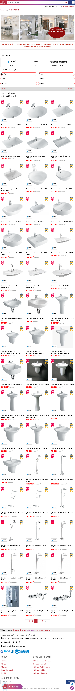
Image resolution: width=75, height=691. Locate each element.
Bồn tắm (41, 74)
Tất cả (3, 88)
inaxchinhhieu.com (19, 630)
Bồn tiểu (41, 79)
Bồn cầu (3, 74)
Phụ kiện (41, 83)
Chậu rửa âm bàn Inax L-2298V (61, 125)
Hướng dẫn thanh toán (39, 664)
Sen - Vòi (4, 83)
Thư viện (4, 667)
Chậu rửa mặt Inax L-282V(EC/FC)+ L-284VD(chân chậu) (12, 416)
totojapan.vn (31, 630)
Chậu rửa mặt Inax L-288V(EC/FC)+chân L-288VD (60, 352)
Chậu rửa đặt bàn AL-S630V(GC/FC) (33, 286)
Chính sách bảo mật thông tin (41, 661)
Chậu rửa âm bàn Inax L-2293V (11, 125)
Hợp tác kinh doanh (7, 670)
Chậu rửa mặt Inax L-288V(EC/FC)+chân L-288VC (35, 352)
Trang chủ (3, 10)
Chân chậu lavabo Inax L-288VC (61, 448)
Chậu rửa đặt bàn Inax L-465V (11, 222)
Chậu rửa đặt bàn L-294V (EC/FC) (62, 222)
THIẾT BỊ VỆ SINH (14, 10)
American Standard (58, 65)
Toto (34, 65)
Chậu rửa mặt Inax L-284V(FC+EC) (62, 384)
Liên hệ (3, 673)
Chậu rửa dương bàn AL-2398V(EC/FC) (9, 189)
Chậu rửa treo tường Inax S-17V (11, 384)
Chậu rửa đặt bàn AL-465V (34, 222)
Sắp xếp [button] (69, 88)
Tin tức (3, 664)
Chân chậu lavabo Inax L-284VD (61, 415)
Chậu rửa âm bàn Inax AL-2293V (36, 125)
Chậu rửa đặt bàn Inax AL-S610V (62, 253)
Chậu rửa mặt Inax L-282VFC (35, 318)
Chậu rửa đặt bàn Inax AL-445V (36, 189)
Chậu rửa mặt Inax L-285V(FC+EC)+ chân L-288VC (10, 352)
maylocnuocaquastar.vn (45, 630)
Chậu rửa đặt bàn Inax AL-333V (61, 189)
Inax (11, 65)
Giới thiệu (4, 661)
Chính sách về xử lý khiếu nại (41, 667)
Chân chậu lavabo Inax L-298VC (11, 479)
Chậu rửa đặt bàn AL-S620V (60, 286)
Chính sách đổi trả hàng (39, 673)
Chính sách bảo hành (39, 670)
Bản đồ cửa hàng (69, 6)
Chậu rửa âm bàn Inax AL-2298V (11, 156)
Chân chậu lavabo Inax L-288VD (36, 448)
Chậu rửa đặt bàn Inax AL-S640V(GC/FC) (9, 286)
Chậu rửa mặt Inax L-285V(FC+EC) (37, 384)
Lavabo (3, 79)
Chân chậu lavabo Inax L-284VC (11, 448)
